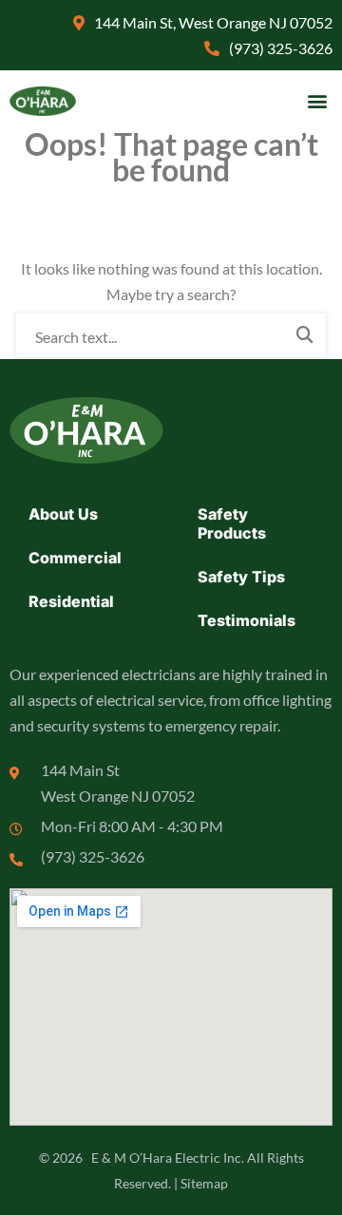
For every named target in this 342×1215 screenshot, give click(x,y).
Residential (71, 601)
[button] (316, 101)
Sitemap (204, 1183)
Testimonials (246, 620)
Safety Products (232, 523)
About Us (63, 513)
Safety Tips (241, 576)
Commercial (75, 557)
